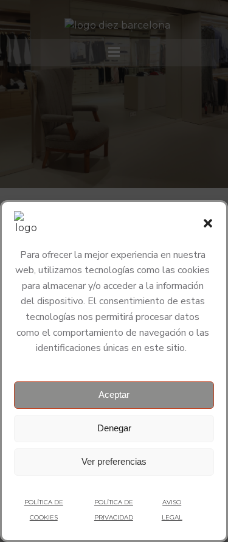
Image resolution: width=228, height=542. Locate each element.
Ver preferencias (114, 461)
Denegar (114, 428)
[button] (208, 223)
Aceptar (114, 394)
